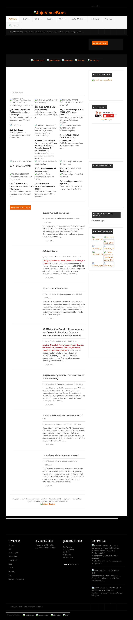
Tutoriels (52, 341)
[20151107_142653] (97, 238)
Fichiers (95, 19)
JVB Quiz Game (16, 130)
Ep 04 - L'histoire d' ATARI (20, 166)
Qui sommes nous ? (16, 579)
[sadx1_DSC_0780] (109, 242)
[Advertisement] (106, 314)
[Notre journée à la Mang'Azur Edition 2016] (109, 256)
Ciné (37, 19)
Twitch (114, 32)
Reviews (57, 257)
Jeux (49, 19)
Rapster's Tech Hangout (51, 356)
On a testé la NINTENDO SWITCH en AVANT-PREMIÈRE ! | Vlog (69, 137)
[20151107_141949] (109, 264)
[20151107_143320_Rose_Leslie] (97, 247)
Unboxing (59, 384)
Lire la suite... (49, 240)
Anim (61, 19)
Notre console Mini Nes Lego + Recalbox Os (62, 417)
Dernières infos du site (63, 218)
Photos (108, 19)
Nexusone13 (68, 557)
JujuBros (66, 552)
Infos (25, 19)
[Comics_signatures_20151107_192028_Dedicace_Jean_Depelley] (97, 264)
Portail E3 (48, 229)
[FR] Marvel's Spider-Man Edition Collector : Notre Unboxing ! (63, 377)
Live (10, 575)
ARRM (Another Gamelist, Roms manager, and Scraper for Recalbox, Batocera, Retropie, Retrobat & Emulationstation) (46, 145)
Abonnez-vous (106, 120)
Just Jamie (46, 353)
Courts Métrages (61, 461)
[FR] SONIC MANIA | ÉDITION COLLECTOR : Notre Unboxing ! (71, 112)
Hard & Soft (77, 19)
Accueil (13, 19)
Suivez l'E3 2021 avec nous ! (56, 213)
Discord (120, 32)
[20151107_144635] (109, 247)
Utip (127, 32)
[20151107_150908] (97, 253)
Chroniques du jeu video (64, 294)
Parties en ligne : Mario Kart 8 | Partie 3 (71, 182)
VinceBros (67, 555)
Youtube (107, 32)
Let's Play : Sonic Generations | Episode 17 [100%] (45, 186)
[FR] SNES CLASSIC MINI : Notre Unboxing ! (45, 108)
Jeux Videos (13, 553)
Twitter (101, 32)
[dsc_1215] (109, 237)
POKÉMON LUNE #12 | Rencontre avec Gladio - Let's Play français (22, 186)
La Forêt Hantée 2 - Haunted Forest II (60, 455)
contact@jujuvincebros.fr (33, 606)
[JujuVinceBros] (50, 12)
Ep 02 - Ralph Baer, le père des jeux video (70, 170)
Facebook (94, 32)
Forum (11, 568)
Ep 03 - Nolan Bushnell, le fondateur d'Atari (45, 170)
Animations (13, 556)
